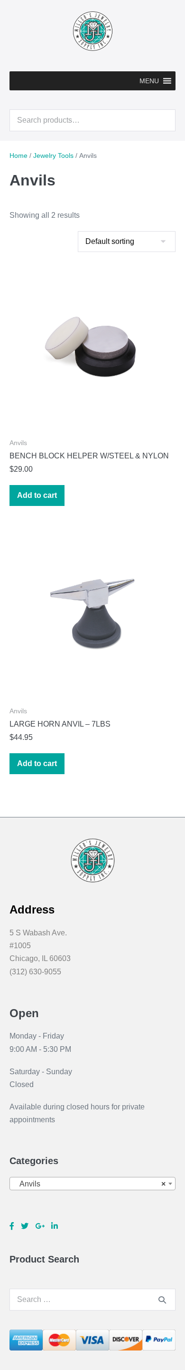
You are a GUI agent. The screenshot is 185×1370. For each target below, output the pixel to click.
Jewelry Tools (53, 155)
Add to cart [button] (37, 495)
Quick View (92, 415)
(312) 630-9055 (35, 972)
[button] (149, 80)
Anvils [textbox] (90, 1184)
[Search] (162, 1299)
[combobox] (92, 1183)
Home (18, 155)
